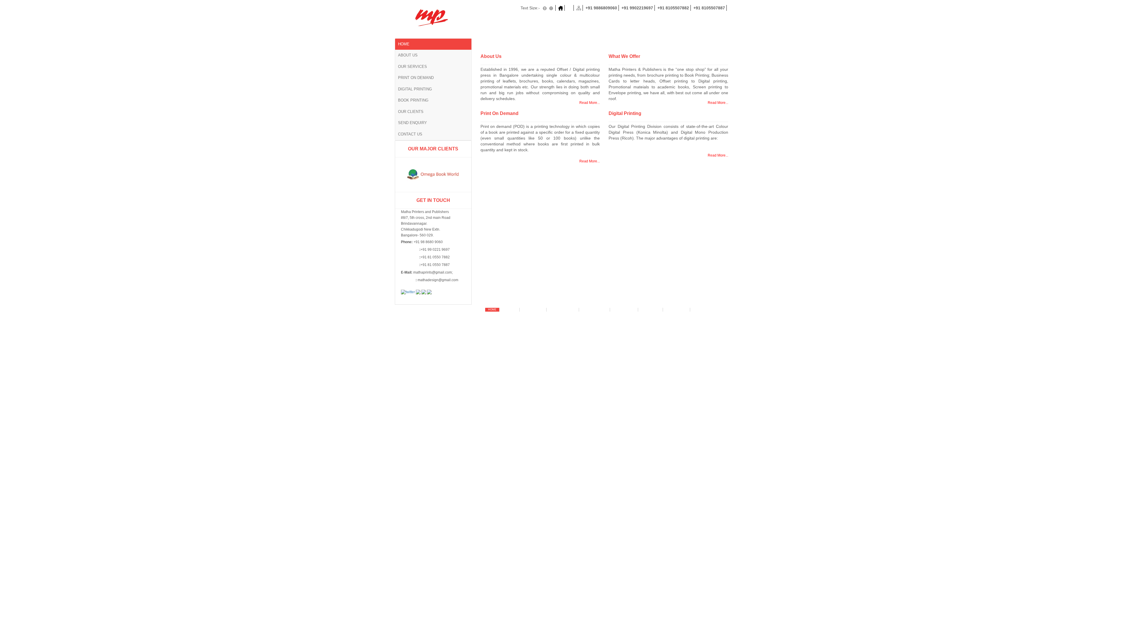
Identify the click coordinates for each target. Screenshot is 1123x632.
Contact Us (410, 134)
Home (403, 44)
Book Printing (413, 100)
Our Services (412, 66)
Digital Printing (415, 89)
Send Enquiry (412, 123)
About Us (408, 55)
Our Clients (410, 111)
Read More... (589, 103)
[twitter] (408, 292)
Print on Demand (416, 77)
